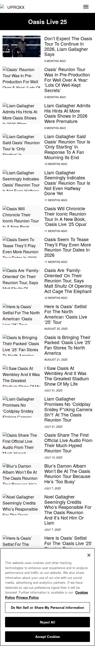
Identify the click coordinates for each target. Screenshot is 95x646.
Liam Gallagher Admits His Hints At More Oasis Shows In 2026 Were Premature (67, 113)
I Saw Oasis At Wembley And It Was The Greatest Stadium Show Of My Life (66, 376)
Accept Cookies (47, 636)
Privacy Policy (27, 597)
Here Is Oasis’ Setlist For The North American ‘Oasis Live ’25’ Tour (65, 314)
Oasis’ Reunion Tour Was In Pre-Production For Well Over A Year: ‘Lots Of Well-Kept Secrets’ (67, 79)
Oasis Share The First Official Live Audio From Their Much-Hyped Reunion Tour (68, 442)
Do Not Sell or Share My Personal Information (47, 607)
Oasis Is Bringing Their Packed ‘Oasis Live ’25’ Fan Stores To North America (67, 345)
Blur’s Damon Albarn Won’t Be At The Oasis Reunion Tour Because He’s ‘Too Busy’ (67, 473)
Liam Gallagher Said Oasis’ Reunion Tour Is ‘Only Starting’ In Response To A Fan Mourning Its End (67, 146)
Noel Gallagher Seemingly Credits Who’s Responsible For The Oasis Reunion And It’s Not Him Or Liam (67, 509)
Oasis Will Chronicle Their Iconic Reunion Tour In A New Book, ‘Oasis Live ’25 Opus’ (65, 216)
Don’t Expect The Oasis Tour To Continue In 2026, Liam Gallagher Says (68, 46)
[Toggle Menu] (85, 7)
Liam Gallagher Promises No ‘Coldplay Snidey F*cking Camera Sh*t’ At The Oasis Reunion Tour (68, 409)
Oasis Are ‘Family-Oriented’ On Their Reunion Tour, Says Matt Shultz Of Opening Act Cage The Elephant (68, 280)
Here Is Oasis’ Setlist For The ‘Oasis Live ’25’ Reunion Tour (68, 542)
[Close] (88, 555)
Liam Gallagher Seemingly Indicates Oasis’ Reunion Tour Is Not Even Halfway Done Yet (67, 183)
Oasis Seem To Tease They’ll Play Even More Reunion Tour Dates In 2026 (67, 247)
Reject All (47, 622)
